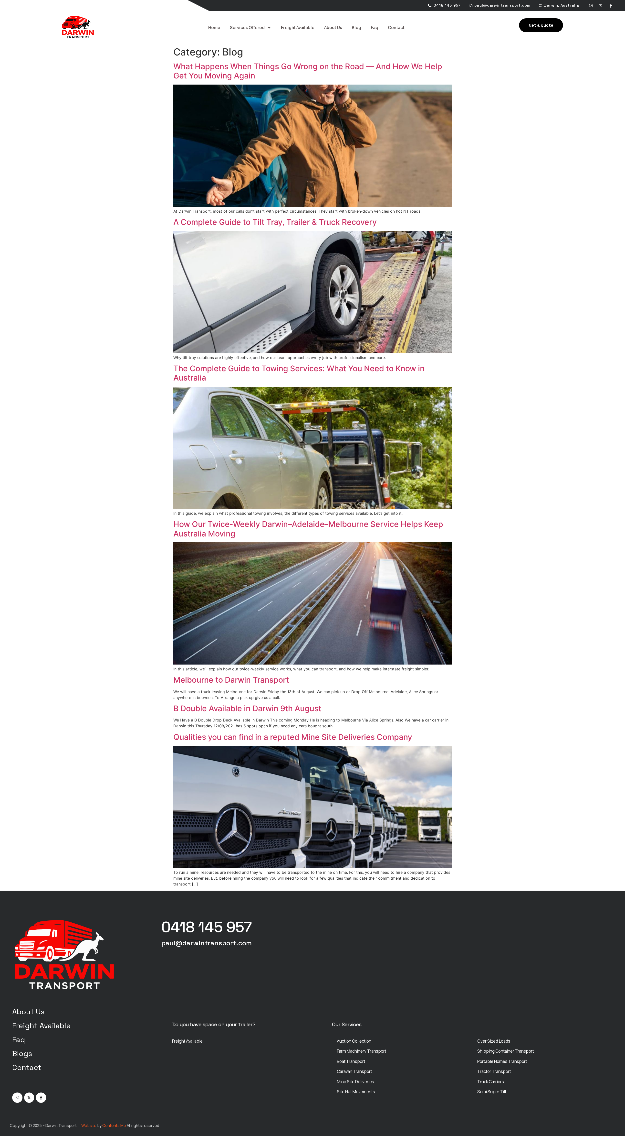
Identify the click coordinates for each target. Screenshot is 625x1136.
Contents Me (114, 1125)
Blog (356, 27)
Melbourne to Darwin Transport (231, 680)
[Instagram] (591, 6)
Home (214, 27)
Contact (396, 27)
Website (88, 1125)
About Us (333, 27)
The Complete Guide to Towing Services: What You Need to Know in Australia (299, 373)
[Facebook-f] (611, 6)
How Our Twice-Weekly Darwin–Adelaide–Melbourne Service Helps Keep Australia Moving (308, 528)
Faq (374, 27)
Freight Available (297, 27)
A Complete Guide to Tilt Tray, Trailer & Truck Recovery (275, 222)
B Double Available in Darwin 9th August (247, 708)
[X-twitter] (601, 6)
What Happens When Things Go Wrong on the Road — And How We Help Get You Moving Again (307, 71)
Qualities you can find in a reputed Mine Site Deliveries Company (292, 737)
